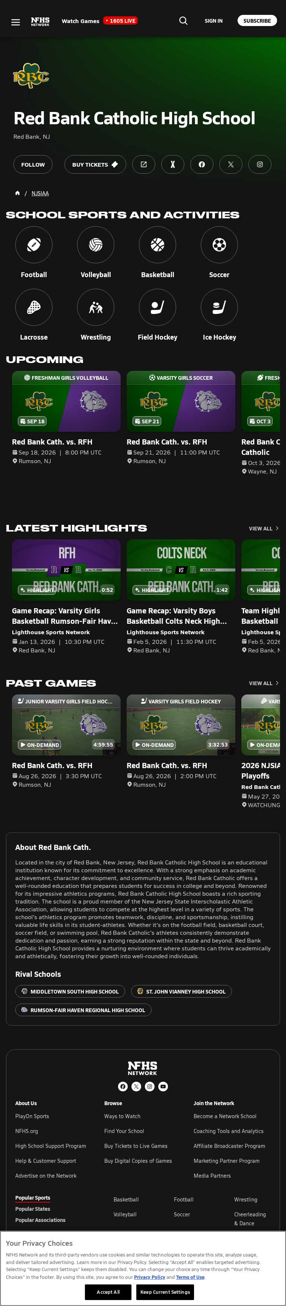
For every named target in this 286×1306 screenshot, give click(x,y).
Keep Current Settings (165, 1292)
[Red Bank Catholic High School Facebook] (201, 164)
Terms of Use (190, 1276)
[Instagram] (150, 1086)
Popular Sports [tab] (32, 1197)
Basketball (126, 1199)
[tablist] (52, 1208)
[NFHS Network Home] (40, 21)
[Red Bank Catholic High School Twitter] (230, 164)
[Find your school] (183, 20)
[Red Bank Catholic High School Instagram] (259, 164)
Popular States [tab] (32, 1208)
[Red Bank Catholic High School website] (143, 164)
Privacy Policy (149, 1276)
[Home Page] (17, 193)
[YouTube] (163, 1086)
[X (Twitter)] (136, 1086)
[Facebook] (123, 1086)
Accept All (108, 1292)
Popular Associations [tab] (40, 1219)
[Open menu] (15, 22)
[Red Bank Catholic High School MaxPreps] (172, 164)
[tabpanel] (192, 1218)
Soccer (182, 1214)
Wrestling (245, 1199)
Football (184, 1199)
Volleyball (125, 1214)
